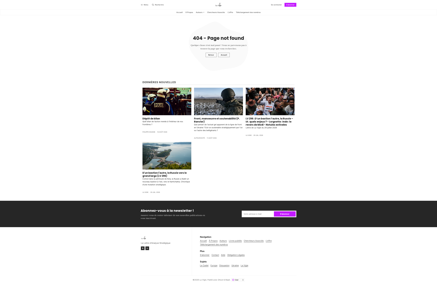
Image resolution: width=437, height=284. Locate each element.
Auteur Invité (199, 138)
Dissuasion (224, 265)
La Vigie (249, 135)
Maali (227, 280)
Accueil (224, 55)
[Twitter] (143, 248)
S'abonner (290, 5)
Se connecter (276, 5)
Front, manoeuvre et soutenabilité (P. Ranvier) (217, 120)
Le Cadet (204, 265)
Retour (211, 55)
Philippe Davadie (148, 132)
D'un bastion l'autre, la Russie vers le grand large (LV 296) (164, 174)
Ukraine (235, 265)
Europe (214, 265)
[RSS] (147, 248)
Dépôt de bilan (151, 118)
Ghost (220, 280)
